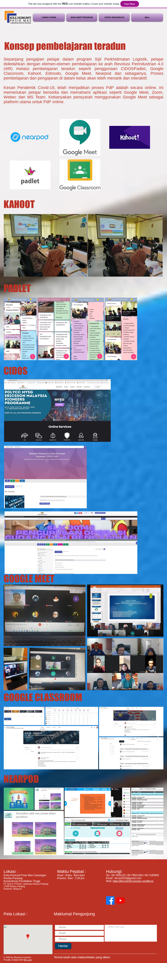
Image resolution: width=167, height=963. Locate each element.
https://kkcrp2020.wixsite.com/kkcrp (133, 881)
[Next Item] (157, 245)
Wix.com (27, 960)
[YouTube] (120, 900)
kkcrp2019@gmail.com (128, 878)
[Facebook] (110, 900)
